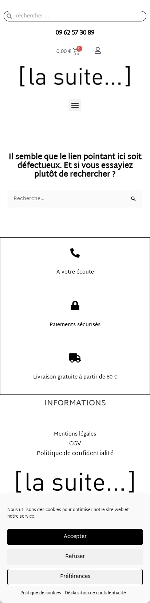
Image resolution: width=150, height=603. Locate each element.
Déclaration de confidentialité (95, 593)
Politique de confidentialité (75, 454)
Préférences (75, 577)
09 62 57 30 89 (75, 33)
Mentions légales (75, 434)
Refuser (75, 557)
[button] (75, 105)
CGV (75, 444)
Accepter (75, 537)
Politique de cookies (40, 593)
